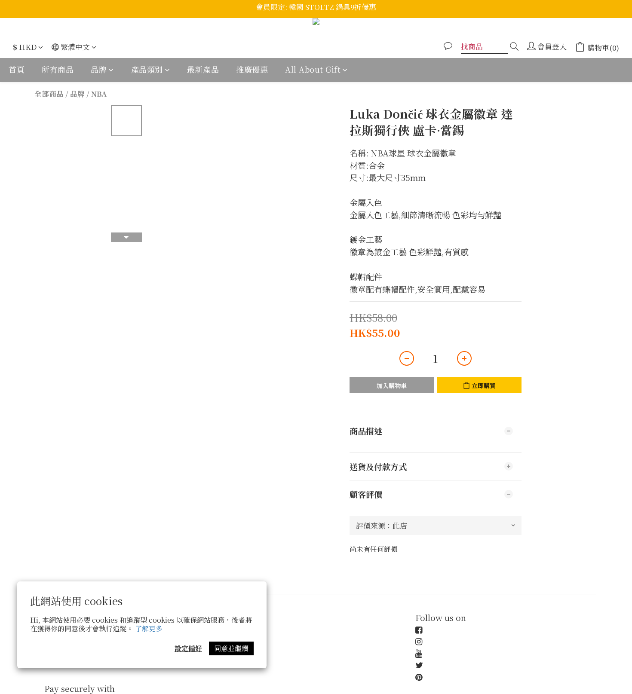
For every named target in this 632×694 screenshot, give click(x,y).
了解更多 (149, 628)
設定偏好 (188, 648)
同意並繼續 (231, 648)
